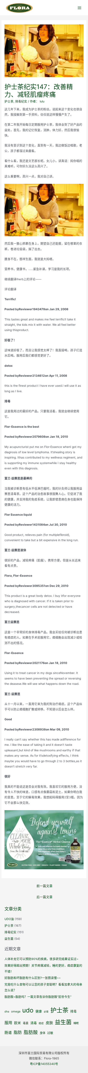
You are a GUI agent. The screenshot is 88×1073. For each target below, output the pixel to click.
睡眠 (76, 1023)
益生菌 (8, 938)
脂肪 (18, 1032)
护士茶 (8, 101)
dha (6, 1011)
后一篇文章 (45, 897)
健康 (38, 1011)
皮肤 (49, 1023)
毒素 (25, 1023)
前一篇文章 (45, 886)
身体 (42, 1033)
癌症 (41, 1023)
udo (28, 1010)
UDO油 (9, 919)
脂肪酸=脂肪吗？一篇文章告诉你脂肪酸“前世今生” (37, 996)
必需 (46, 1011)
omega (15, 1011)
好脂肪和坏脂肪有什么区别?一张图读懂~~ (32, 978)
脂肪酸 (31, 1032)
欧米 (17, 1023)
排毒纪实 (21, 101)
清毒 (33, 1023)
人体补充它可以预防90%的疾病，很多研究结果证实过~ (41, 959)
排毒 (73, 1011)
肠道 (8, 1033)
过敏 (50, 1033)
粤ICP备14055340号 (44, 1064)
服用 (8, 1022)
